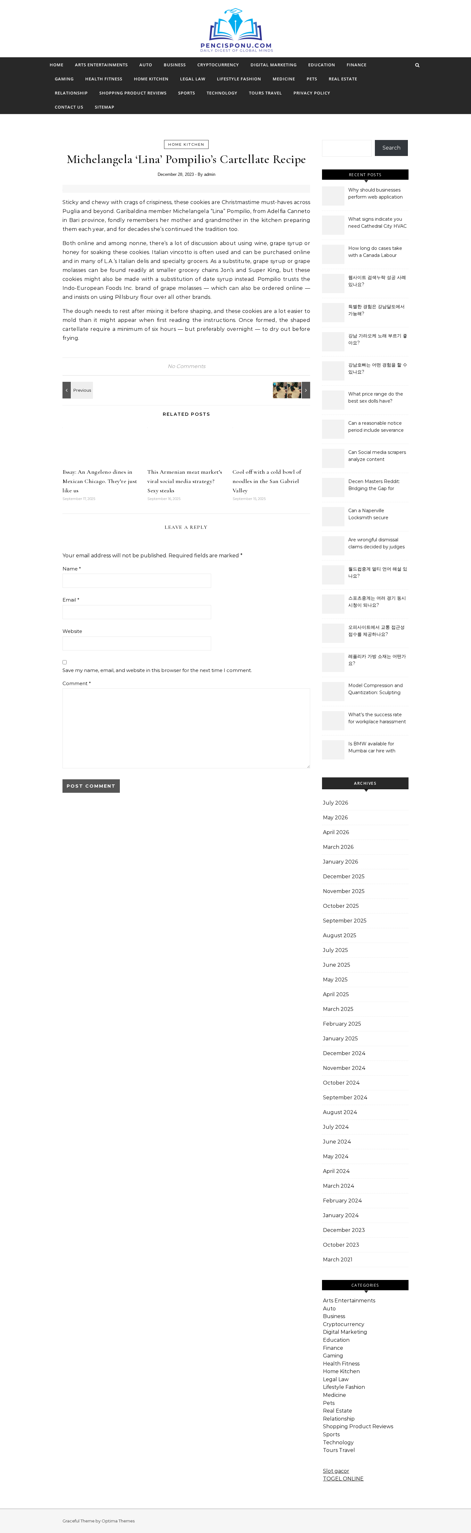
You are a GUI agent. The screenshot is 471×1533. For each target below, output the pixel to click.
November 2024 (344, 1068)
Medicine (284, 79)
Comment (76, 683)
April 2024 (336, 1171)
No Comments (186, 366)
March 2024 (338, 1186)
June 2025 (336, 965)
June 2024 (337, 1142)
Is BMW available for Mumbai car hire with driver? (371, 748)
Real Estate (343, 79)
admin (209, 174)
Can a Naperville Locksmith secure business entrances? (370, 515)
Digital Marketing (274, 65)
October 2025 (341, 906)
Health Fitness (103, 79)
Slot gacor (336, 1471)
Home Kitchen (151, 79)
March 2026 (338, 847)
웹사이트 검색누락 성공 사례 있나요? (377, 281)
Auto (145, 65)
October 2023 (341, 1245)
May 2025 (335, 980)
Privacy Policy (311, 93)
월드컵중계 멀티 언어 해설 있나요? (377, 572)
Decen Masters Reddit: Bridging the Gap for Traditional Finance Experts (374, 486)
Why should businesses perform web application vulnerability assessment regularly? (375, 194)
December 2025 (344, 876)
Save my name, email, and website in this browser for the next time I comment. (157, 670)
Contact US (69, 107)
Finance (357, 65)
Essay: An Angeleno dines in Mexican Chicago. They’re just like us (99, 481)
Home (56, 65)
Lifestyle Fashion (239, 79)
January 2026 (340, 862)
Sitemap (104, 107)
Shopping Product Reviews (133, 93)
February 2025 (342, 1024)
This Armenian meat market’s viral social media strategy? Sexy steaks (184, 481)
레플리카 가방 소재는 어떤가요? (377, 659)
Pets (312, 79)
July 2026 (335, 803)
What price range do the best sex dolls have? (375, 397)
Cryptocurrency (218, 65)
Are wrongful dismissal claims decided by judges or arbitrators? (376, 544)
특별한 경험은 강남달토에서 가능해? (376, 310)
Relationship (71, 93)
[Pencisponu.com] (235, 33)
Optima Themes (118, 1520)
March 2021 (337, 1260)
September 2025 (345, 921)
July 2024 (336, 1127)
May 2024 (336, 1156)
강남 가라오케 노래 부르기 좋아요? (377, 339)
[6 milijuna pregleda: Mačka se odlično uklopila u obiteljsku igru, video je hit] (295, 390)
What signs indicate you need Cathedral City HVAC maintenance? (377, 223)
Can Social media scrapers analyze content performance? (377, 456)
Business (175, 65)
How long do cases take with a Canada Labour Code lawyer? (375, 252)
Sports (186, 93)
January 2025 (340, 1039)
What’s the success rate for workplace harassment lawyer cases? (377, 719)
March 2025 (338, 1009)
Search (392, 148)
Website (72, 631)
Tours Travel (265, 93)
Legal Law (192, 79)
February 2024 (342, 1201)
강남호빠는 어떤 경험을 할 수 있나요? (377, 368)
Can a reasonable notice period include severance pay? (376, 427)
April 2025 (336, 994)
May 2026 (335, 818)
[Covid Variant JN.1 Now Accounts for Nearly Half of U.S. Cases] (76, 390)
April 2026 (336, 832)
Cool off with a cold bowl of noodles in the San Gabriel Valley (267, 481)
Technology (222, 93)
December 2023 (344, 1230)
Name (71, 569)
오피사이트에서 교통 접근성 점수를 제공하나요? (376, 630)
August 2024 (340, 1112)
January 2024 (341, 1215)
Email (70, 600)
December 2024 (344, 1053)
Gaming (64, 79)
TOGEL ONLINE (343, 1479)
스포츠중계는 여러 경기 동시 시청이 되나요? (377, 601)
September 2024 (345, 1097)
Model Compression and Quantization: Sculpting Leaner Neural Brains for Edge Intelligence (375, 690)
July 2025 (335, 950)
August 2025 (339, 935)
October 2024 (341, 1083)
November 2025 (344, 891)
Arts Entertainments (101, 65)
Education (321, 65)
